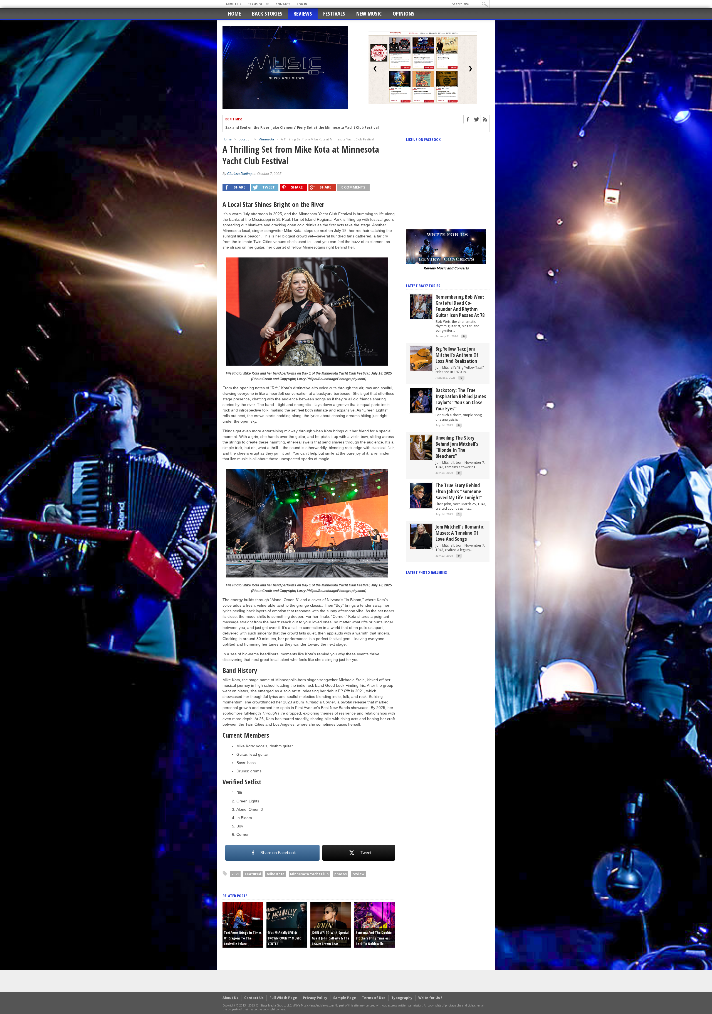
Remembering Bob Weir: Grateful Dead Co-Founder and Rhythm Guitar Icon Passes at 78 (460, 306)
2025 (235, 874)
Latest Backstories (423, 285)
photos (340, 874)
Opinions (403, 13)
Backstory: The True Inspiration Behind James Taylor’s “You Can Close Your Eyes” (461, 399)
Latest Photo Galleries (426, 572)
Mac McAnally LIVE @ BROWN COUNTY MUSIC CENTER (284, 938)
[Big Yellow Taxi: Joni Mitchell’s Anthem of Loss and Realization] (421, 358)
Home (234, 13)
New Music (369, 13)
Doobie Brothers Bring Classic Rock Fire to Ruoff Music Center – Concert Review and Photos (305, 127)
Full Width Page (283, 997)
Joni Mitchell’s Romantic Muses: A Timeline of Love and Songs (460, 533)
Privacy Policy (315, 997)
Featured (253, 874)
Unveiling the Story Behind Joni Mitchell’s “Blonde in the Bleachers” (457, 447)
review (358, 874)
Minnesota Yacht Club (309, 874)
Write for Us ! (430, 997)
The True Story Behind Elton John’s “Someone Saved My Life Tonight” (459, 491)
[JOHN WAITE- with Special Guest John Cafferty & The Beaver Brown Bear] (330, 924)
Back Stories (267, 13)
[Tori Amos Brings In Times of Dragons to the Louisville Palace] (242, 924)
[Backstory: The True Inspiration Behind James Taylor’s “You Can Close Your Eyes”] (421, 400)
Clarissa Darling (239, 174)
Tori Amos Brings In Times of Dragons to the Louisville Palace (242, 938)
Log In (302, 4)
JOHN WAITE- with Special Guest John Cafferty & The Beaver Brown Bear (330, 938)
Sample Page (344, 997)
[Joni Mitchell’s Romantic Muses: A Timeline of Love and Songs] (421, 536)
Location (245, 139)
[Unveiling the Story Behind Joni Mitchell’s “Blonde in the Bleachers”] (421, 447)
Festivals (334, 13)
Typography (401, 997)
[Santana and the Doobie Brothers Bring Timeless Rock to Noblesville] (374, 924)
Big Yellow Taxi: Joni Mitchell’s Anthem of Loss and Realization (457, 355)
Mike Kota (276, 874)
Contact (283, 4)
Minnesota (266, 139)
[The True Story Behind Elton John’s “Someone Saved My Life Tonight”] (421, 495)
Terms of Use (258, 4)
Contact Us (254, 997)
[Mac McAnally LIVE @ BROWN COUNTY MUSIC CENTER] (286, 924)
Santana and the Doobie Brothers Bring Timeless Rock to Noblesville (374, 938)
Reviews (302, 13)
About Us (233, 4)
